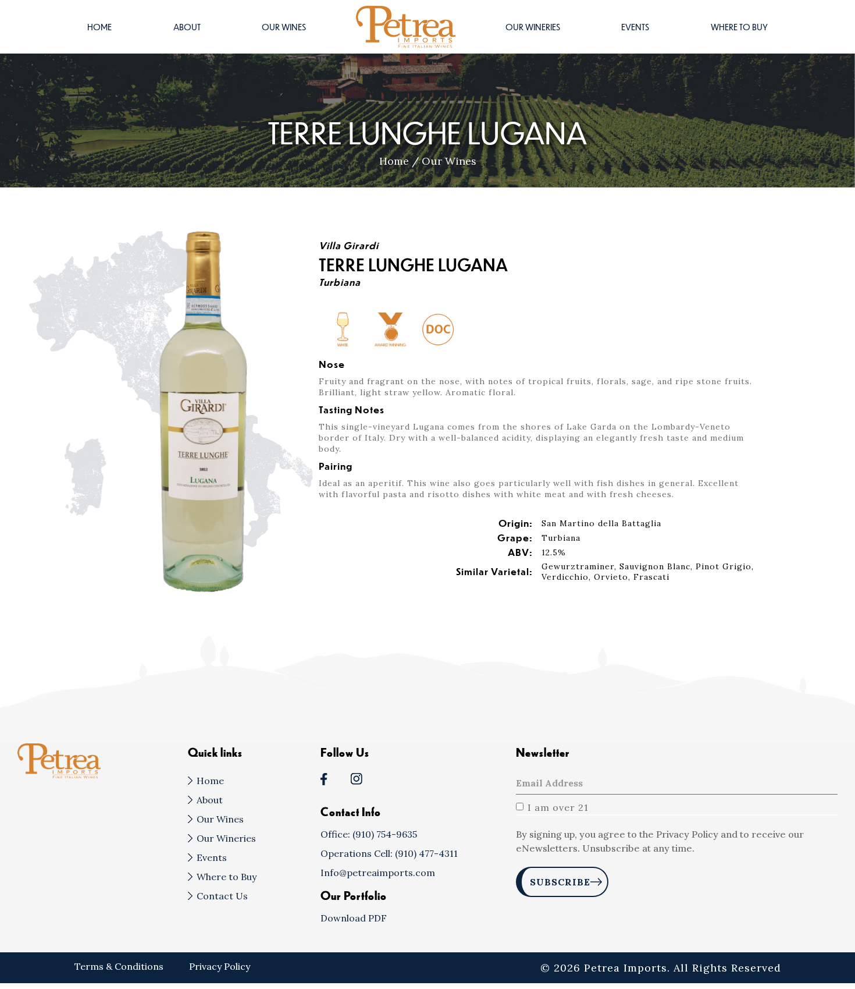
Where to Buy (739, 27)
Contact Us (222, 896)
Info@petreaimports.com (377, 872)
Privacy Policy (219, 966)
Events (635, 27)
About (187, 27)
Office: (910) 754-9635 (368, 834)
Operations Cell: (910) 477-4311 (389, 853)
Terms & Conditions (120, 966)
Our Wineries (532, 27)
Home (99, 27)
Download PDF (353, 918)
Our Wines (284, 27)
